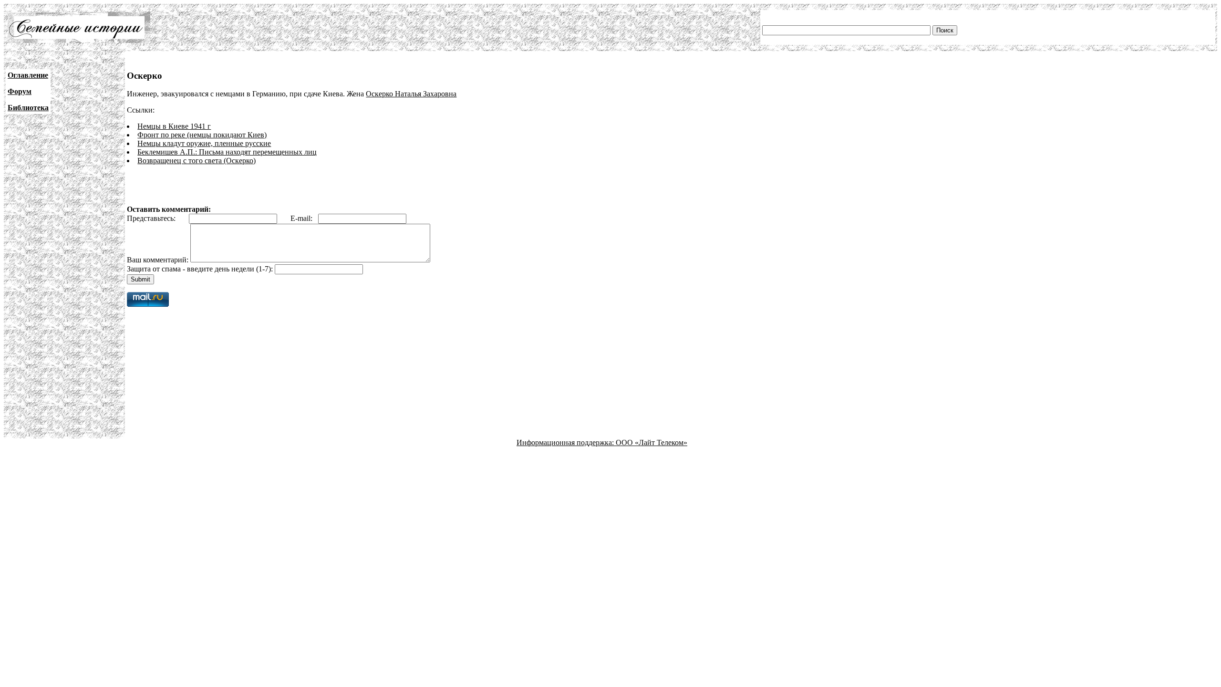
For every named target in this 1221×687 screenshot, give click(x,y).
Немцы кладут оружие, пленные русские (204, 143)
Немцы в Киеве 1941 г (174, 126)
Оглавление (28, 75)
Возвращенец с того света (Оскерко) (196, 160)
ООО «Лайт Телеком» (651, 442)
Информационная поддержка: (566, 442)
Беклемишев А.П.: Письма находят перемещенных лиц (227, 152)
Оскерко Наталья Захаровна (411, 94)
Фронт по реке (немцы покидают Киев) (202, 135)
